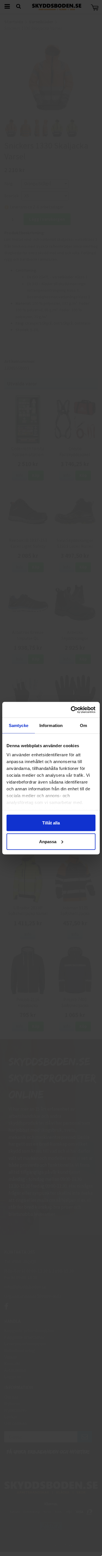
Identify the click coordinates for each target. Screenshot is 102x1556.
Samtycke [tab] (18, 725)
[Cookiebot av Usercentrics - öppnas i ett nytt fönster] (71, 709)
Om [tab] (83, 725)
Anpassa (47, 841)
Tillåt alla (51, 822)
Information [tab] (51, 725)
